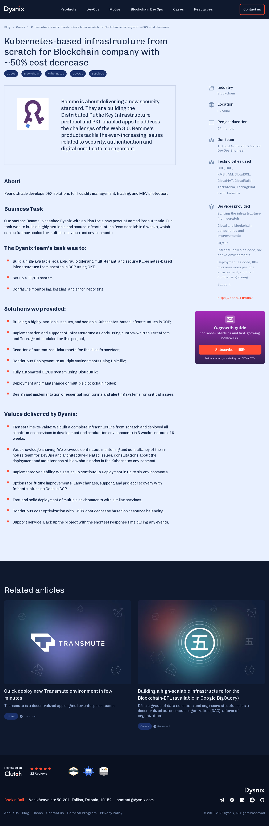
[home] (16, 9)
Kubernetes (55, 73)
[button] (68, 9)
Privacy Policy (111, 813)
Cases (20, 27)
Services (98, 73)
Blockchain (31, 73)
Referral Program (82, 813)
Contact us (252, 9)
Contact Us (55, 813)
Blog (7, 27)
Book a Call (14, 800)
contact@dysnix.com (135, 800)
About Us (11, 813)
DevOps (78, 73)
